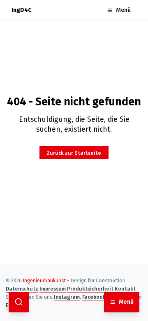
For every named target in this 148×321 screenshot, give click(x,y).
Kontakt (125, 289)
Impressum (52, 289)
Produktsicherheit (90, 289)
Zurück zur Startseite (74, 153)
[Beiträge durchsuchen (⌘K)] (19, 302)
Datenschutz (22, 289)
